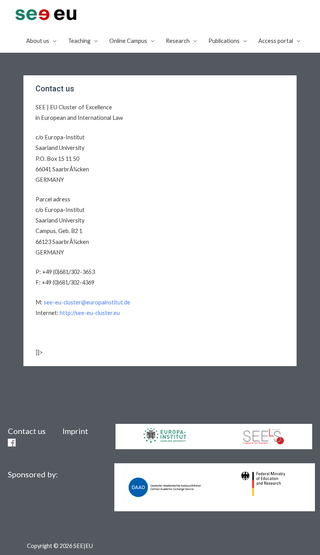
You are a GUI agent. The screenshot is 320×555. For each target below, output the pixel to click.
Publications (224, 40)
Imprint (75, 431)
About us (37, 40)
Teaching (79, 40)
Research (178, 40)
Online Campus (128, 40)
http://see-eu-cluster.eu (90, 313)
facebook (12, 442)
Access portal (275, 40)
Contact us (27, 431)
